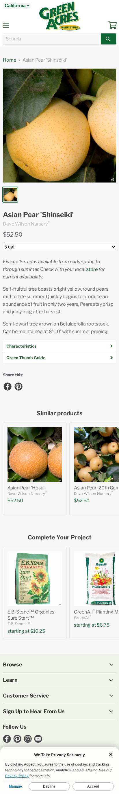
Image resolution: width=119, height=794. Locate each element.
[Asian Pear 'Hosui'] (35, 454)
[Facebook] (7, 386)
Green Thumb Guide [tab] (25, 357)
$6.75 (103, 625)
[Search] (108, 38)
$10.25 (37, 631)
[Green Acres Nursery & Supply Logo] (59, 16)
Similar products (60, 413)
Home (9, 60)
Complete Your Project (60, 537)
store (92, 269)
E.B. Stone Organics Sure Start (31, 615)
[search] (52, 38)
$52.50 (13, 234)
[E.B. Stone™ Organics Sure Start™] (35, 578)
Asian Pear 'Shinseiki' (38, 215)
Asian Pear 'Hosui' (27, 488)
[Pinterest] (18, 386)
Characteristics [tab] (21, 346)
